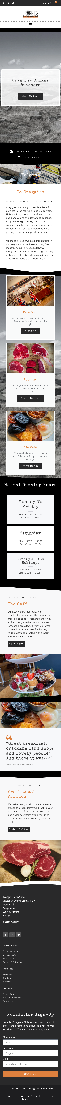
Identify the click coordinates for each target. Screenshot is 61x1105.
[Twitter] (8, 3)
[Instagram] (13, 3)
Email (6, 1059)
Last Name (9, 1048)
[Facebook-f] (3, 3)
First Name (9, 1037)
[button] (30, 24)
